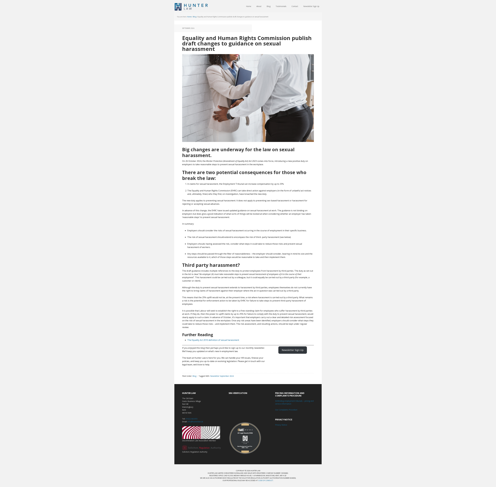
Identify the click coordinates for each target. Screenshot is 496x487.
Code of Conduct (265, 480)
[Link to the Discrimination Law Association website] (201, 438)
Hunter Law (191, 6)
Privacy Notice (281, 425)
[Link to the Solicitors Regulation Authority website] (201, 449)
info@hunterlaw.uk (195, 421)
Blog (194, 376)
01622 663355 (191, 419)
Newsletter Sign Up (293, 350)
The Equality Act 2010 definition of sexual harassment (213, 340)
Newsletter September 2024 (222, 376)
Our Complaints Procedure (286, 409)
